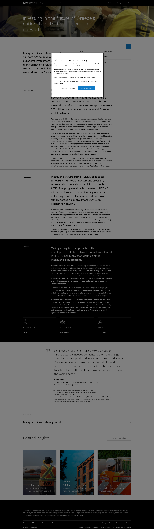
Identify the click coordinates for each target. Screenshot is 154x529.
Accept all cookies (86, 88)
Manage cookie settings (67, 88)
